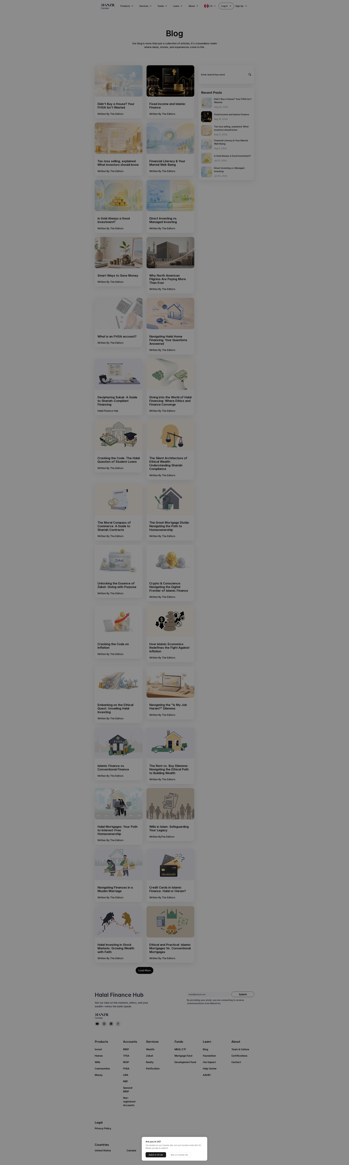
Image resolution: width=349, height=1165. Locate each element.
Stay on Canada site (179, 1155)
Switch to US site (156, 1155)
